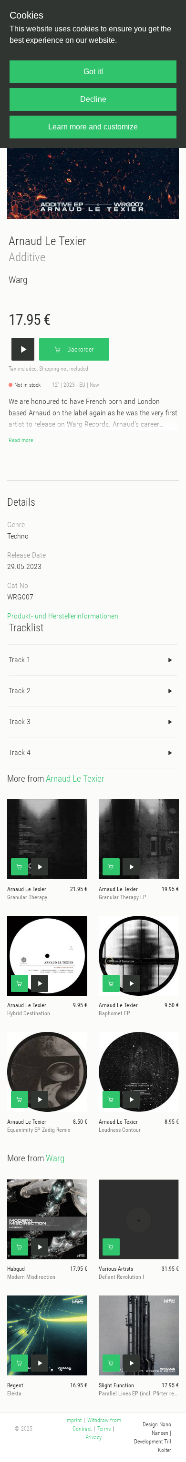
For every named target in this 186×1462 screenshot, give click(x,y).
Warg (18, 279)
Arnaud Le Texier (47, 241)
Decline (93, 99)
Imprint (73, 1420)
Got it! (93, 72)
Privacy (93, 1437)
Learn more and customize (93, 127)
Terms (104, 1428)
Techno (18, 535)
